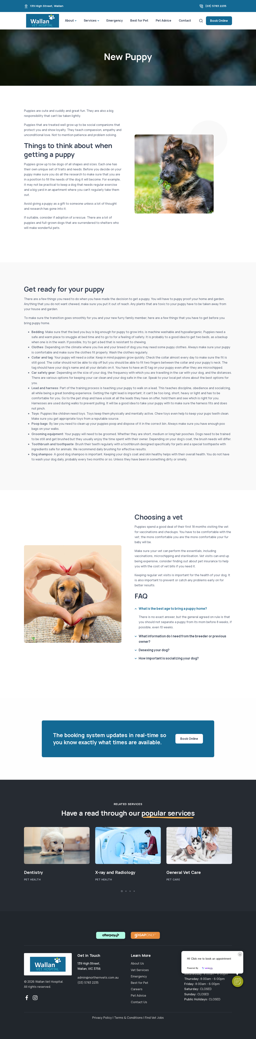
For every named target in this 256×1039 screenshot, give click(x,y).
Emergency (114, 20)
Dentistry (33, 872)
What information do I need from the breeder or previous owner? (182, 639)
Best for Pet (139, 20)
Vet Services (140, 970)
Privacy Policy (102, 1018)
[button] (237, 981)
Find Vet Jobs (154, 1018)
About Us (137, 964)
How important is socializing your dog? (169, 658)
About (69, 20)
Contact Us (139, 1002)
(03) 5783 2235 (215, 6)
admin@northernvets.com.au (98, 977)
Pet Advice (163, 20)
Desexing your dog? (154, 650)
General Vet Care (183, 872)
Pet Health (32, 879)
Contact (185, 20)
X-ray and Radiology (115, 872)
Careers (136, 989)
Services (90, 20)
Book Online (219, 21)
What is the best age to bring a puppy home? (173, 608)
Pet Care (173, 879)
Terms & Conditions (128, 1018)
